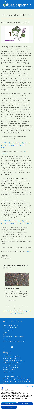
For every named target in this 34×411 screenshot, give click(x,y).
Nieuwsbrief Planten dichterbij (14, 337)
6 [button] (20, 306)
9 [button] (28, 306)
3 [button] (12, 306)
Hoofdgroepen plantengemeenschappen (17, 379)
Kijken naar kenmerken (11, 365)
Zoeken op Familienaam (12, 367)
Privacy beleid (8, 330)
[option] (17, 288)
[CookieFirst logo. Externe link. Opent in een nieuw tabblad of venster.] (2, 388)
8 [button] (25, 306)
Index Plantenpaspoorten (12, 358)
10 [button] (14, 308)
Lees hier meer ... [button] (12, 300)
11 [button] (17, 308)
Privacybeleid (29, 386)
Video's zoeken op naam (12, 356)
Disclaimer (7, 334)
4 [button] (14, 306)
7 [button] (22, 306)
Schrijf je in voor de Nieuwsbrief (14, 341)
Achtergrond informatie (11, 325)
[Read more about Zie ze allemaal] (17, 279)
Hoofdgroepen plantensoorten (14, 361)
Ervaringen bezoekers (11, 327)
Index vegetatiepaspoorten (13, 376)
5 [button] (17, 306)
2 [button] (9, 306)
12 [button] (20, 308)
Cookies (7, 332)
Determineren (8, 372)
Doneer (6, 339)
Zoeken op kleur (9, 370)
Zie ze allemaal (12, 288)
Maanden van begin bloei (12, 363)
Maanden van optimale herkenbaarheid (17, 381)
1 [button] (6, 306)
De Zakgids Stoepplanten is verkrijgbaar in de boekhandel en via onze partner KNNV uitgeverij (15, 145)
